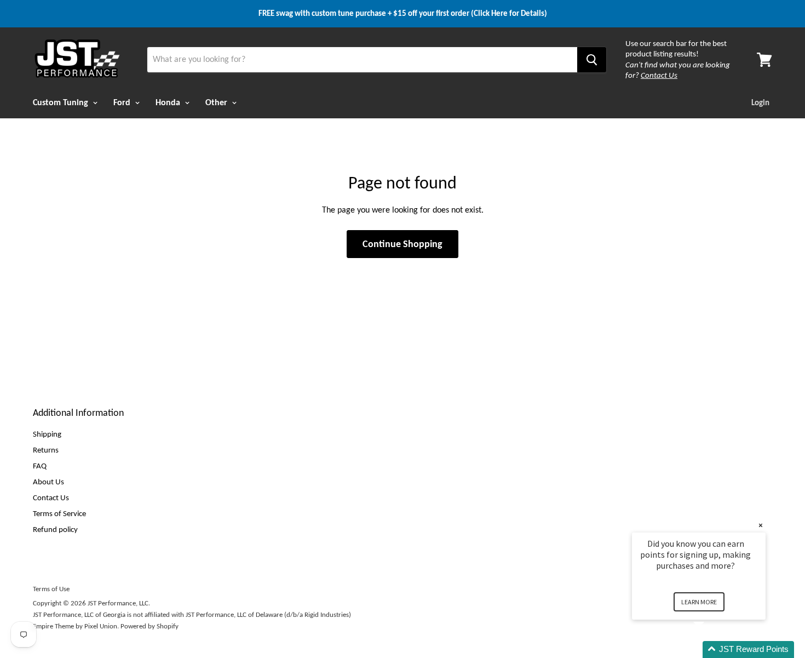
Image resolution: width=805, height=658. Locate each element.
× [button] (760, 525)
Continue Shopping (402, 244)
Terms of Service (59, 513)
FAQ (40, 466)
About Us (48, 482)
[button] (712, 649)
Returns (46, 450)
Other (217, 102)
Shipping (47, 434)
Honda (169, 102)
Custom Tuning (61, 102)
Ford (123, 102)
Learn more (699, 602)
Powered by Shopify (149, 626)
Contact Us (51, 497)
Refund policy (55, 529)
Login (760, 102)
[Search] (591, 59)
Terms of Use (51, 589)
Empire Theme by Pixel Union (75, 626)
